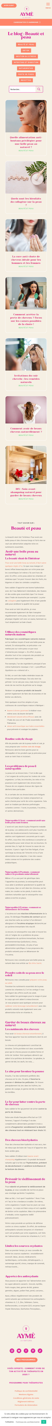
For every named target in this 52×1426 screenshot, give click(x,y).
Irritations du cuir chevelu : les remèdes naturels (26, 379)
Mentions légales (26, 1394)
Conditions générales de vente (26, 1398)
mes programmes (26, 1360)
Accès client (9, 5)
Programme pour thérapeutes (26, 1383)
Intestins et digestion (26, 62)
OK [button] (44, 1422)
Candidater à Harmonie (26, 22)
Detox (26, 50)
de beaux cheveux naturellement (28, 1033)
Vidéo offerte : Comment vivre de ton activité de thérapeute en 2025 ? (26, 1371)
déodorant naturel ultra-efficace (20, 716)
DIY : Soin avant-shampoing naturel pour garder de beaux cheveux (26, 492)
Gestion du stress (26, 56)
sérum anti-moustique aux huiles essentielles (25, 726)
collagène (11, 600)
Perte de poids (26, 74)
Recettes (26, 80)
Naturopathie (26, 68)
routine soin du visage (30, 746)
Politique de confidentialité (26, 1391)
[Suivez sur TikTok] (40, 1350)
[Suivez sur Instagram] (12, 1350)
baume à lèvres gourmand (18, 710)
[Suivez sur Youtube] (19, 1350)
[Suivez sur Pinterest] (33, 1350)
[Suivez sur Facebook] (26, 1350)
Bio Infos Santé (35, 963)
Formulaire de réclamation (26, 1405)
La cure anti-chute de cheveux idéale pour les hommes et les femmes (26, 259)
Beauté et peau (26, 44)
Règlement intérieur (26, 1402)
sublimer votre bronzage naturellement (21, 1006)
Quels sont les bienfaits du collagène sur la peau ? (26, 201)
